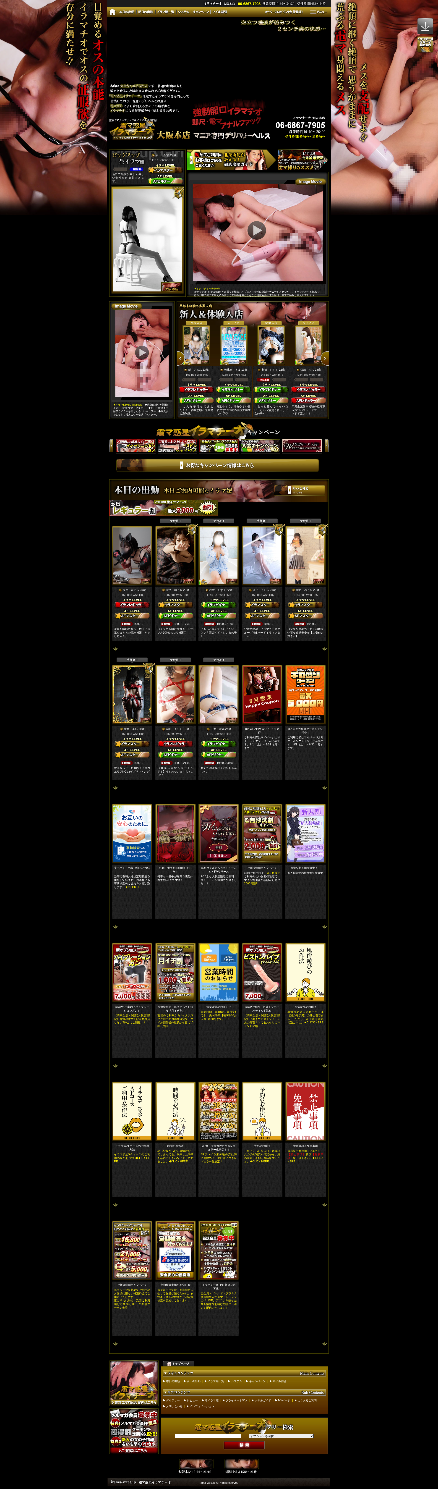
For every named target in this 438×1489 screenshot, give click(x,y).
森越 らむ (307, 369)
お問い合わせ (174, 1406)
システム (236, 1381)
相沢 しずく (270, 369)
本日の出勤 (173, 1381)
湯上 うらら (261, 590)
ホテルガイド (263, 1400)
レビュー (192, 1400)
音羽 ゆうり (174, 590)
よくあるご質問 (307, 1400)
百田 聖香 (162, 155)
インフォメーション (202, 1406)
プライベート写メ (237, 1400)
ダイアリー (173, 1400)
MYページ (284, 1400)
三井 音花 (217, 729)
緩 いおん (195, 369)
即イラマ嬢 (212, 1400)
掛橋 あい (131, 729)
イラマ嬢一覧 (216, 1381)
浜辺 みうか (304, 590)
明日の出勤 (194, 1381)
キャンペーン (257, 1381)
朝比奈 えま (232, 369)
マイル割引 (279, 1381)
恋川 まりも (174, 729)
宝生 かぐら (131, 590)
